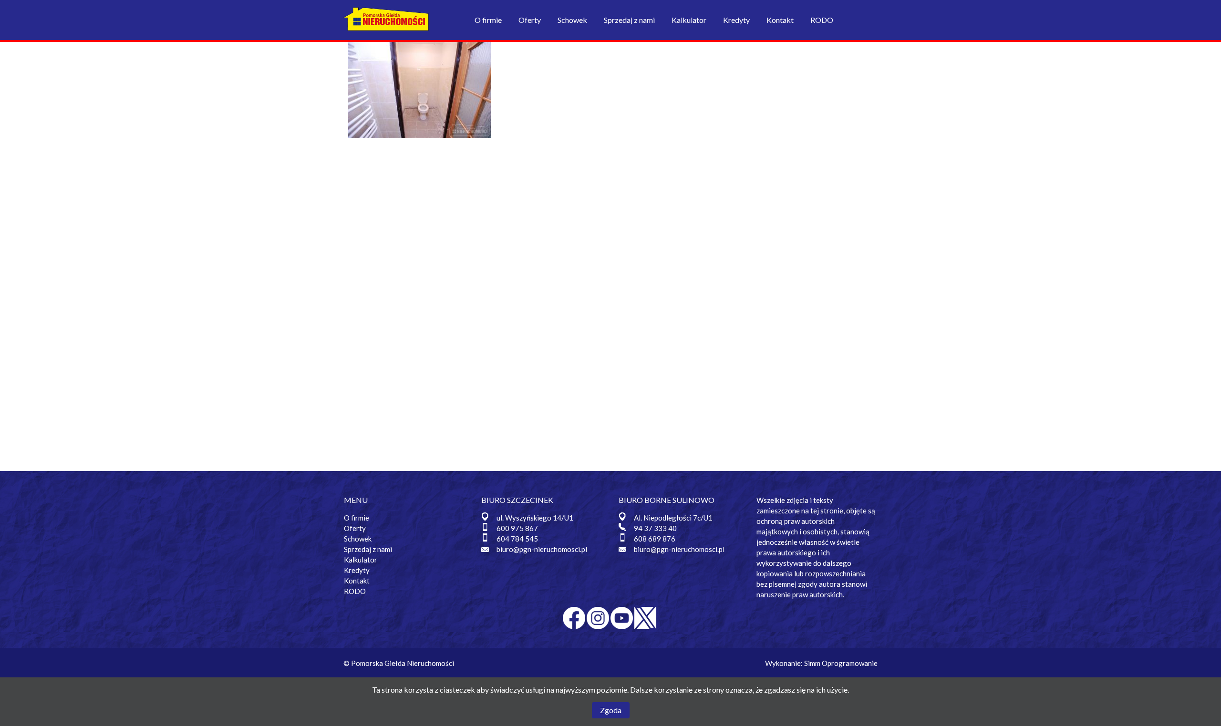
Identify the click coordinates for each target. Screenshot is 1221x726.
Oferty (529, 19)
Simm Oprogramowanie (841, 663)
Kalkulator (689, 19)
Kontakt (780, 19)
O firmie (488, 19)
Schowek (572, 19)
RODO (821, 19)
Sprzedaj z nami (629, 19)
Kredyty (736, 19)
